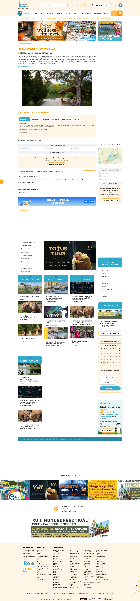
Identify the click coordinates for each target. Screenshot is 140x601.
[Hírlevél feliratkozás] (78, 5)
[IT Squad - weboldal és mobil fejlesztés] (108, 599)
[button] (110, 155)
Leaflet (120, 163)
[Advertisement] (57, 226)
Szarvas (27, 53)
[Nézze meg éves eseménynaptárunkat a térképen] (119, 13)
